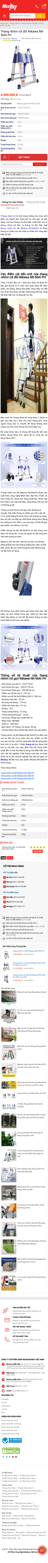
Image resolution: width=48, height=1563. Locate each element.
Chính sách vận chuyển (10, 1427)
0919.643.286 (15, 902)
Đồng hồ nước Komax (10, 1506)
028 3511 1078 (21, 1386)
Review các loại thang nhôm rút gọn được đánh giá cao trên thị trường (31, 1116)
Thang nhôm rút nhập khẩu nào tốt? (31, 1093)
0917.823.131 (16, 906)
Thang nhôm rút (8, 216)
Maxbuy (4, 759)
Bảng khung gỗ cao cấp (36, 1532)
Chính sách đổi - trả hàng (11, 1424)
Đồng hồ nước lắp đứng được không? (32, 992)
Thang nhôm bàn (8, 1488)
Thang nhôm (15, 23)
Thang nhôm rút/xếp (29, 23)
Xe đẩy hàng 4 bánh (10, 1481)
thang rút (30, 744)
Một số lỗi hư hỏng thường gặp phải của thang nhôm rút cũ (31, 1260)
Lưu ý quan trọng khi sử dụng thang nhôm (31, 1278)
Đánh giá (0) (12, 208)
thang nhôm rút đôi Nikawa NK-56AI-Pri (20, 228)
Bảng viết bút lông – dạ (11, 1538)
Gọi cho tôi (40, 164)
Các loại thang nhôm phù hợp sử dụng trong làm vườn (30, 1134)
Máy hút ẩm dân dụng (10, 1519)
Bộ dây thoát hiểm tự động (12, 1525)
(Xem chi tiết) (26, 175)
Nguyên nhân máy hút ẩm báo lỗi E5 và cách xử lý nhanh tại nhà (31, 1065)
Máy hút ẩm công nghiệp (23, 1516)
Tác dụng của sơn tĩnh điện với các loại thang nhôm (30, 1206)
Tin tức (4, 1402)
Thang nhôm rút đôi (10, 1494)
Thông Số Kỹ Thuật (35, 202)
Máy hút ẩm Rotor (29, 1519)
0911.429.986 (15, 882)
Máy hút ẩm (6, 1516)
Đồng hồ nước (7, 1503)
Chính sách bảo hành (9, 1420)
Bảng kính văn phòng (11, 1535)
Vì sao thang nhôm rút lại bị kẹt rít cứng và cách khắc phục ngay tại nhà (30, 1153)
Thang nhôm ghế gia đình (31, 1491)
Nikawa (14, 38)
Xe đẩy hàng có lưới (28, 1481)
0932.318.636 (15, 877)
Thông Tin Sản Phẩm (12, 202)
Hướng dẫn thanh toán (10, 1434)
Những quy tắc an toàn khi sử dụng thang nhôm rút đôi (31, 1188)
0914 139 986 (16, 886)
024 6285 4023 (34, 1373)
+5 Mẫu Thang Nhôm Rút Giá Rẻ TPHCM (30, 1105)
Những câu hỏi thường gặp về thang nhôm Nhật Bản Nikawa (31, 1242)
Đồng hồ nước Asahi (23, 1503)
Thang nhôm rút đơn (28, 1494)
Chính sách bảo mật (9, 1430)
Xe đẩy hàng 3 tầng (27, 1478)
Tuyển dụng (5, 1406)
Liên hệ (4, 1409)
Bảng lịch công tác (29, 1535)
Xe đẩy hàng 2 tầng (9, 1478)
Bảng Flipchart (8, 1532)
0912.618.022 (16, 897)
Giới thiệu (5, 1399)
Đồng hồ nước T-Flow (30, 1506)
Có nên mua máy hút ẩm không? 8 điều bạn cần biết (30, 1011)
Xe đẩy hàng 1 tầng (9, 1475)
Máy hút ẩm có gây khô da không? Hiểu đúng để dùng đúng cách (30, 1029)
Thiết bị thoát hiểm (32, 1525)
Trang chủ (4, 23)
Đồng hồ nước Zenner (10, 1509)
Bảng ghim (20, 1532)
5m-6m (10, 858)
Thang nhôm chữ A (25, 1488)
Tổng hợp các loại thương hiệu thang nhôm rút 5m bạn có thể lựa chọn (31, 1083)
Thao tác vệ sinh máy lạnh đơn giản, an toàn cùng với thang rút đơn (31, 1224)
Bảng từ (42, 1535)
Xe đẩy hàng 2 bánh (27, 1475)
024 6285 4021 (21, 1373)
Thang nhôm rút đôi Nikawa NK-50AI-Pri (28, 951)
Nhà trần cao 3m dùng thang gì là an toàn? (31, 1047)
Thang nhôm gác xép (10, 1491)
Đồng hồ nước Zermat (30, 1509)
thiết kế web (27, 1549)
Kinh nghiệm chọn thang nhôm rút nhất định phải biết (30, 1170)
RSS (2, 1412)
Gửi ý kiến (37, 851)
